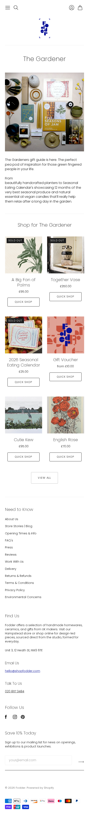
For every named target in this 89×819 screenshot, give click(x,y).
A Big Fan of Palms (23, 282)
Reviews (11, 555)
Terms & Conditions (19, 583)
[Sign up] (81, 762)
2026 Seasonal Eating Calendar (23, 362)
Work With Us (14, 562)
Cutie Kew (23, 440)
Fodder (20, 788)
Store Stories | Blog (18, 526)
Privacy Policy (15, 590)
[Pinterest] (23, 717)
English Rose (65, 440)
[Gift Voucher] (65, 334)
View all (44, 478)
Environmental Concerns (23, 597)
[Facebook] (6, 717)
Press (9, 547)
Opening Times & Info (20, 533)
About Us (11, 519)
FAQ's (9, 540)
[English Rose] (65, 414)
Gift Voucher (65, 360)
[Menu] (7, 7)
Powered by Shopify (40, 788)
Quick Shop (23, 302)
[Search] (16, 8)
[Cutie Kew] (23, 414)
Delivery (10, 569)
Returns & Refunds (18, 576)
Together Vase (65, 280)
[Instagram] (15, 717)
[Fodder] (44, 28)
